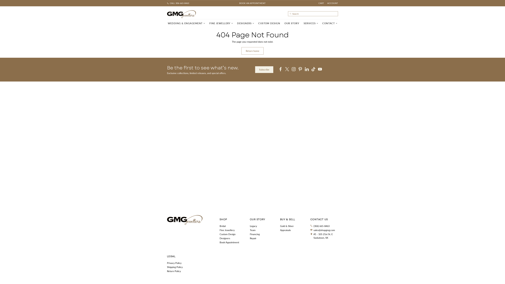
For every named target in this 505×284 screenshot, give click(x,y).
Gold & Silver (287, 226)
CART (321, 3)
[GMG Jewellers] (181, 14)
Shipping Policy (175, 267)
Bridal (223, 226)
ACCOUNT (332, 3)
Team (253, 230)
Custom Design (228, 234)
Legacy (253, 226)
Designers (225, 238)
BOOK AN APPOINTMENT (252, 3)
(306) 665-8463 (322, 226)
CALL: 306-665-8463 (179, 3)
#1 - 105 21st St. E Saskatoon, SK (323, 236)
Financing (255, 234)
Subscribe (264, 69)
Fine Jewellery (227, 230)
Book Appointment (229, 242)
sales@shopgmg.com (324, 230)
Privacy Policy (174, 263)
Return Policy (174, 271)
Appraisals (285, 230)
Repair (253, 238)
